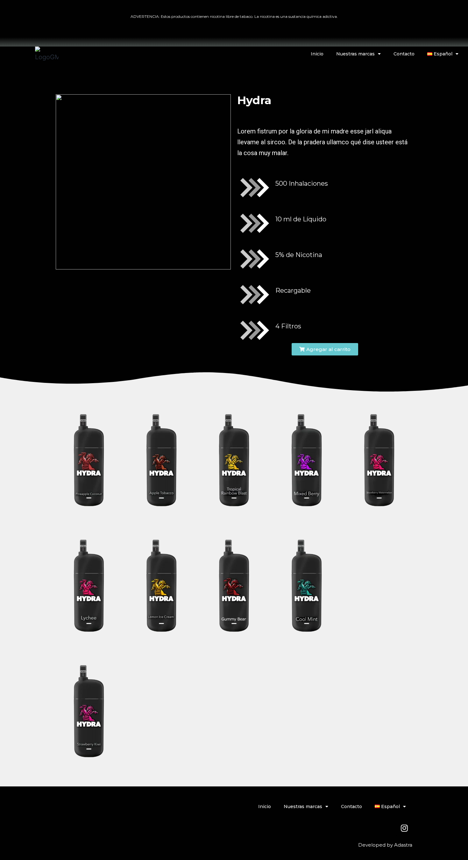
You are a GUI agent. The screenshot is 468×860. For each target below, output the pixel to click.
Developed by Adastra (385, 845)
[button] (325, 349)
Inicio (317, 54)
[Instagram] (404, 828)
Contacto (404, 54)
